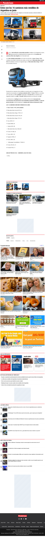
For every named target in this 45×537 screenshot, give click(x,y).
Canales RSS (4, 526)
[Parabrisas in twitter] (23, 519)
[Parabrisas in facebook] (21, 519)
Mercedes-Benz (32, 240)
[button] (42, 18)
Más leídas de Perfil (6, 440)
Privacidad (23, 526)
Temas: (7, 240)
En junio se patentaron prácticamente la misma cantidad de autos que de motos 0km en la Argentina (22, 377)
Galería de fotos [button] (14, 14)
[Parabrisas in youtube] (26, 519)
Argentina (12, 237)
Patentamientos (18, 240)
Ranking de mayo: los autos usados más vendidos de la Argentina (14, 383)
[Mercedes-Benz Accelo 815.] (25, 186)
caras (5, 357)
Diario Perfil (3, 522)
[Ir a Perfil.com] (42, 0)
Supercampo (39, 522)
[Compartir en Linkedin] (1, 55)
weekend (39, 357)
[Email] (1, 59)
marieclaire (28, 357)
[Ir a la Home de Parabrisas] (8, 3)
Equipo (27, 526)
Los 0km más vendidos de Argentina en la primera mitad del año (14, 379)
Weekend (34, 522)
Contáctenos (17, 526)
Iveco (27, 240)
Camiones (12, 240)
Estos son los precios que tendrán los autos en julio (12, 381)
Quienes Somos (11, 526)
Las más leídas (4, 405)
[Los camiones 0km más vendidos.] (9, 186)
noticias (17, 357)
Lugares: (8, 237)
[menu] (1, 3)
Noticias (12, 522)
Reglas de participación (34, 526)
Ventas (23, 240)
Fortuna (23, 522)
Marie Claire (18, 522)
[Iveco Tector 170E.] (17, 186)
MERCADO (2, 5)
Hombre (28, 522)
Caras (8, 522)
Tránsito (41, 526)
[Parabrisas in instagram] (19, 519)
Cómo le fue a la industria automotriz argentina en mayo (13, 385)
